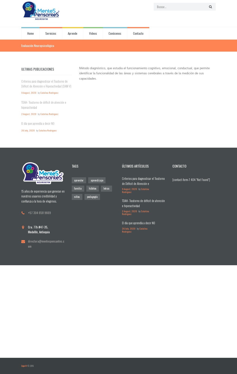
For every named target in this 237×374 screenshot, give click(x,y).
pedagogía (92, 197)
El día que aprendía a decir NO (37, 123)
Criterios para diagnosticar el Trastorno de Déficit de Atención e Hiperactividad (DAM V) (46, 84)
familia (78, 188)
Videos (93, 33)
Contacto (138, 33)
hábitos (93, 188)
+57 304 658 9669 (39, 212)
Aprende (72, 33)
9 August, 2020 (28, 92)
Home (30, 33)
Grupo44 (24, 366)
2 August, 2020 (28, 114)
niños (77, 197)
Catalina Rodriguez (49, 92)
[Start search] (210, 6)
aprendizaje (97, 180)
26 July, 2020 (28, 130)
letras (106, 188)
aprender (79, 180)
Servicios (50, 33)
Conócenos (115, 33)
